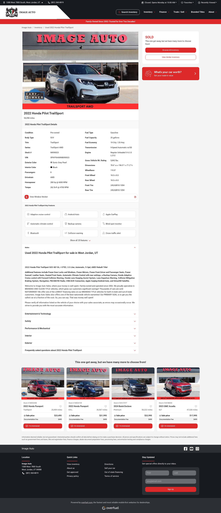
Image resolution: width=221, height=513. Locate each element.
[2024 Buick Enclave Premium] (133, 383)
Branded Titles (198, 12)
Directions (108, 464)
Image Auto (27, 27)
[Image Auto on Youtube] (190, 448)
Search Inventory (129, 12)
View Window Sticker (39, 197)
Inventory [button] (148, 12)
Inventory (38, 27)
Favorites (188, 2)
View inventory (73, 464)
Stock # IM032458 (30, 403)
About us (71, 468)
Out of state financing (113, 472)
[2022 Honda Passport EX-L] (88, 383)
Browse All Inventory (171, 50)
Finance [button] (163, 12)
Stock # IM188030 (165, 403)
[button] (24, 2)
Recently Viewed (208, 2)
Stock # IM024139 (75, 403)
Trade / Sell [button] (179, 12)
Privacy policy (73, 476)
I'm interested (34, 426)
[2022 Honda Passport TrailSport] (42, 383)
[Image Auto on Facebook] (184, 448)
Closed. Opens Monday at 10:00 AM (160, 2)
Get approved (72, 472)
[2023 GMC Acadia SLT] (178, 383)
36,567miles (102, 410)
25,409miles (56, 410)
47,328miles (192, 410)
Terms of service (111, 476)
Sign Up (171, 489)
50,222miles (147, 410)
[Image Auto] (20, 12)
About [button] (211, 12)
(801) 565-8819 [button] (57, 2)
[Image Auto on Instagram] (196, 448)
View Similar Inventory (170, 57)
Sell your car (109, 468)
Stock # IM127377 (120, 403)
